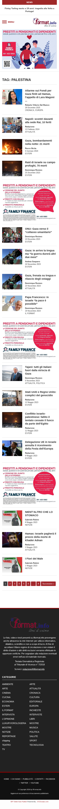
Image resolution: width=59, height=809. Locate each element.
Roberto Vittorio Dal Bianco (37, 105)
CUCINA (6, 697)
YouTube (35, 783)
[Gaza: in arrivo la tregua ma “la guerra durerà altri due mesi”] (12, 256)
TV (3, 749)
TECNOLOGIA (37, 745)
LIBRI (32, 719)
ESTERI (28, 153)
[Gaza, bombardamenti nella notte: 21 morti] (12, 147)
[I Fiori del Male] (12, 565)
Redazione (29, 127)
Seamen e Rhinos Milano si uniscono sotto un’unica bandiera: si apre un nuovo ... (31, 9)
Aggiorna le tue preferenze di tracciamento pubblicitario (30, 793)
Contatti (39, 779)
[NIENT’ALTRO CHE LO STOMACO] (12, 518)
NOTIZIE (29, 525)
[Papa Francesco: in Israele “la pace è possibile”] (12, 303)
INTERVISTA (8, 714)
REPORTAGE (9, 736)
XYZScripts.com (42, 801)
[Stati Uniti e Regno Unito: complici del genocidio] (12, 398)
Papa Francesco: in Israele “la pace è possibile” (37, 300)
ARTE (32, 684)
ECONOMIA (8, 701)
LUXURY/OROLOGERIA (14, 723)
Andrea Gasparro (32, 261)
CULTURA (35, 697)
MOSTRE (34, 723)
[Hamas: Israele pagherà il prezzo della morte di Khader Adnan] (12, 540)
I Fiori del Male (34, 558)
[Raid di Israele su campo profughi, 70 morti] (12, 168)
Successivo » (48, 584)
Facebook (50, 779)
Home (6, 779)
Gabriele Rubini (32, 520)
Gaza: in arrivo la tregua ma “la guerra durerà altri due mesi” (40, 254)
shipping (6, 740)
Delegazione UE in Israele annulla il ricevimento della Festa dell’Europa (40, 445)
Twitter (24, 783)
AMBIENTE (7, 684)
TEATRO (6, 745)
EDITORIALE (36, 701)
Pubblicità (28, 779)
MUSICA (34, 727)
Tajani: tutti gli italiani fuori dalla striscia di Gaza (38, 370)
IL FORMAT (30, 313)
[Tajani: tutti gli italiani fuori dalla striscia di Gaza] (12, 373)
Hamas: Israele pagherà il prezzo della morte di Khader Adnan (40, 537)
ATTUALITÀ (30, 132)
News (29, 2)
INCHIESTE (35, 710)
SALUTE (34, 736)
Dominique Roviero (33, 170)
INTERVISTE (36, 714)
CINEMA (6, 693)
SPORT (33, 740)
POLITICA (40, 383)
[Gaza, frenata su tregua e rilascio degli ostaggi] (12, 281)
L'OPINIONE (8, 719)
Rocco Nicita (30, 148)
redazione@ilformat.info (33, 669)
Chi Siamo (15, 779)
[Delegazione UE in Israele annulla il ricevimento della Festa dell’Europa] (12, 448)
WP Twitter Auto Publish (19, 801)
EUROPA (39, 110)
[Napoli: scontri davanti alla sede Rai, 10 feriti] (12, 125)
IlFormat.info (37, 789)
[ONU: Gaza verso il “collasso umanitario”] (12, 235)
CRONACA (29, 110)
